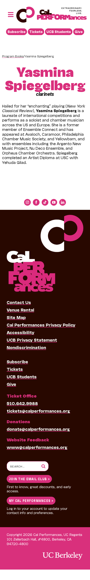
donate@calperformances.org (38, 428)
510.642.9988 (22, 403)
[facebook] (36, 202)
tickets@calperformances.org (38, 410)
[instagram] (27, 202)
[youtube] (53, 202)
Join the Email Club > (29, 479)
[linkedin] (62, 202)
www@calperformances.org (37, 447)
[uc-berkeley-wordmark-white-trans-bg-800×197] (62, 552)
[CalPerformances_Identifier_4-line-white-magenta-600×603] (45, 216)
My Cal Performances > (31, 500)
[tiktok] (45, 202)
